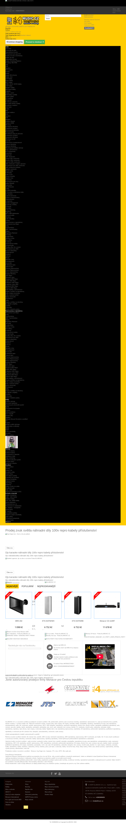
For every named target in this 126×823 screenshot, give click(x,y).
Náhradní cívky (9, 259)
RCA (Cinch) (8, 70)
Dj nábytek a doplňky (11, 304)
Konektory (8, 242)
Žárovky (7, 468)
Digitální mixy (9, 178)
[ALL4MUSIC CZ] (50, 582)
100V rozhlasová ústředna (12, 167)
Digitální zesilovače (11, 169)
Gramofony (8, 153)
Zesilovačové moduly (11, 243)
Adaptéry (8, 91)
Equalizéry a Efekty (11, 204)
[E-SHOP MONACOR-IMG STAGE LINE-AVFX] (63, 3)
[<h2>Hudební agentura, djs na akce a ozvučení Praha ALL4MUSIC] (23, 558)
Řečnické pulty (9, 132)
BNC (6, 110)
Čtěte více (10, 548)
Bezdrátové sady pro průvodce (14, 133)
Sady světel (8, 490)
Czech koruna (117, 11)
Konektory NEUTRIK (11, 63)
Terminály (8, 234)
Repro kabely (9, 80)
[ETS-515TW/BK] (77, 605)
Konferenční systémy (11, 135)
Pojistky (7, 422)
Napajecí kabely (10, 87)
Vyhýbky (7, 305)
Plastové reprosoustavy (12, 268)
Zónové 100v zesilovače (12, 158)
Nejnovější (12, 586)
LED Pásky (8, 483)
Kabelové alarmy (10, 452)
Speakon (7, 68)
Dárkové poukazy (10, 412)
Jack (6, 64)
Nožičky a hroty (9, 238)
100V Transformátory (11, 229)
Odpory (7, 231)
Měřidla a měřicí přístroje (12, 424)
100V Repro (8, 275)
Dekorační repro (9, 277)
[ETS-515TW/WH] (48, 605)
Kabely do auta (9, 57)
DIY (6, 421)
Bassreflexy (8, 240)
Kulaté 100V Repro (10, 281)
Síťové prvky (9, 509)
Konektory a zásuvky (11, 102)
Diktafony (8, 217)
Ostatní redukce (10, 112)
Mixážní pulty (9, 171)
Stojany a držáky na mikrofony (14, 302)
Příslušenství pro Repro (12, 224)
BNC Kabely (8, 82)
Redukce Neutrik (10, 121)
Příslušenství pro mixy (11, 181)
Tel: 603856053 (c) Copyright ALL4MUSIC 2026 (63, 822)
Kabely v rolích (9, 93)
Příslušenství (9, 298)
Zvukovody (8, 307)
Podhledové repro (10, 265)
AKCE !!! (8, 522)
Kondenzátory (9, 236)
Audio (7, 47)
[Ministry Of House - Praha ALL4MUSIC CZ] (97, 633)
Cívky (7, 226)
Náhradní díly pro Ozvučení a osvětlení (16, 419)
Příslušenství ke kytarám (12, 408)
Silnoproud (8, 100)
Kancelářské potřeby (11, 513)
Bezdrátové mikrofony (11, 126)
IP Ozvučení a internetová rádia (14, 192)
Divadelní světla (10, 472)
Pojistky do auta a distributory (13, 55)
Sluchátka (8, 208)
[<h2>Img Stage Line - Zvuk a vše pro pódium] (17, 534)
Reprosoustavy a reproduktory (14, 222)
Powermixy (8, 180)
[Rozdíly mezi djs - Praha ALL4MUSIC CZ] (57, 635)
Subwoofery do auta (11, 59)
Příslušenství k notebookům (13, 506)
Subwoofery (8, 185)
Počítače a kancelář (11, 493)
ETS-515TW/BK (78, 621)
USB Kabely (8, 86)
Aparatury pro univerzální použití (14, 405)
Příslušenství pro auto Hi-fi (13, 54)
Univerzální (8, 263)
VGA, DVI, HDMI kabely (12, 500)
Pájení (7, 429)
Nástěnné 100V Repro (11, 286)
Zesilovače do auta (10, 50)
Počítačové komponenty (12, 518)
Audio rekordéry (9, 219)
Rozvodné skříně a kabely (12, 103)
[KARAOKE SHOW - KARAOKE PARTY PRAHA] (20, 635)
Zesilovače (8, 155)
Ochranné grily (9, 245)
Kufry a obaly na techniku (12, 293)
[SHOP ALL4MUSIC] (23, 21)
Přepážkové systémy (11, 128)
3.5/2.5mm (8, 107)
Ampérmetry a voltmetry (12, 426)
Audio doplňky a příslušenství (13, 289)
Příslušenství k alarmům (12, 454)
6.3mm (7, 109)
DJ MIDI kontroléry (10, 190)
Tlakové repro (9, 266)
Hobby (7, 399)
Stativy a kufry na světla (12, 486)
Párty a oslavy (9, 435)
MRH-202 (18, 621)
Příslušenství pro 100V (12, 249)
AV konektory (9, 98)
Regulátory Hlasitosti (11, 233)
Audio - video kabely (11, 497)
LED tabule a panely (11, 475)
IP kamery (8, 511)
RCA (6, 114)
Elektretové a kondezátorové (13, 142)
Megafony (8, 211)
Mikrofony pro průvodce (12, 130)
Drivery (7, 258)
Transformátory (9, 227)
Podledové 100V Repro (12, 282)
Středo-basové (9, 252)
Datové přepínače (10, 502)
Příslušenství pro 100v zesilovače (15, 165)
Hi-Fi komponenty (10, 151)
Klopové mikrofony (10, 144)
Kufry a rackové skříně (11, 295)
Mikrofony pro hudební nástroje (14, 148)
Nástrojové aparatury (11, 403)
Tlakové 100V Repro (11, 288)
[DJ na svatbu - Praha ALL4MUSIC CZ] (56, 633)
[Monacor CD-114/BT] (107, 605)
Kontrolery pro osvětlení (12, 477)
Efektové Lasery (10, 481)
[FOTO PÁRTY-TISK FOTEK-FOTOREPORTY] (59, 639)
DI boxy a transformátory (12, 197)
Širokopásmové (9, 261)
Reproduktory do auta (11, 52)
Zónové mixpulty (10, 176)
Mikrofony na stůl (10, 139)
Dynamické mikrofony (11, 137)
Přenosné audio (9, 215)
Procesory (8, 206)
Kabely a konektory (10, 495)
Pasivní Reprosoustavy (12, 270)
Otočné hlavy (9, 474)
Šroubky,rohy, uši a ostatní (13, 247)
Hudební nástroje (10, 401)
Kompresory (8, 201)
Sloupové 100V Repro (11, 279)
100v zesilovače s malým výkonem (15, 164)
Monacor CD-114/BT (107, 621)
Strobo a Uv (8, 470)
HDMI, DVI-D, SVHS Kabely (13, 84)
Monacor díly (9, 415)
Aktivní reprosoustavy (11, 272)
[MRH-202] (18, 605)
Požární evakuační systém (13, 459)
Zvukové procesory (10, 195)
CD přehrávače (9, 187)
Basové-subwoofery (11, 250)
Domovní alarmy (10, 451)
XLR (6, 66)
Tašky (7, 300)
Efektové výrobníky (11, 479)
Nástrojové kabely (10, 89)
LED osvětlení (9, 467)
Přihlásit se (8, 7)
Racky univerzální (10, 297)
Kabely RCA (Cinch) (11, 75)
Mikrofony (8, 125)
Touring (7, 220)
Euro (114, 12)
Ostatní (7, 71)
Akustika (7, 433)
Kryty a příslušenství (11, 149)
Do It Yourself (9, 414)
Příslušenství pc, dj (11, 504)
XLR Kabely (8, 78)
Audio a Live (9, 174)
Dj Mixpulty (8, 172)
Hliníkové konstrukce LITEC (13, 491)
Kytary (7, 406)
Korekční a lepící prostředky (13, 514)
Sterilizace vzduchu (11, 463)
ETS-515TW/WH (48, 621)
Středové (8, 254)
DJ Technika (9, 194)
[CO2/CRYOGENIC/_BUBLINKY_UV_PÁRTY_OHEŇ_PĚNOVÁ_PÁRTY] (104, 636)
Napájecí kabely (10, 498)
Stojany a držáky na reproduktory (14, 291)
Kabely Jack (9, 77)
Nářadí (7, 428)
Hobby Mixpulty (9, 183)
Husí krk (7, 141)
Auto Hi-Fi (8, 48)
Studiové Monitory (10, 273)
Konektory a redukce (11, 105)
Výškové (7, 256)
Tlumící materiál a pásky (12, 309)
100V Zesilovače (10, 156)
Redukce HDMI (9, 123)
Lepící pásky (9, 516)
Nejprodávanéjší (46, 586)
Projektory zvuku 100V (11, 284)
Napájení (7, 119)
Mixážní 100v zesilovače (12, 160)
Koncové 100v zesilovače (12, 162)
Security (7, 449)
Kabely (7, 73)
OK (26, 807)
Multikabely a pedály (11, 94)
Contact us (8, 9)
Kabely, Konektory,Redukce (13, 61)
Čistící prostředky (10, 431)
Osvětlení (8, 465)
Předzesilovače (9, 199)
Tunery (7, 188)
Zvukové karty (9, 520)
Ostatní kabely (9, 96)
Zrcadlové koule (9, 488)
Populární (27, 586)
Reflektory (8, 484)
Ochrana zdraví (9, 461)
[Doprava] (8, 582)
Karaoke (7, 410)
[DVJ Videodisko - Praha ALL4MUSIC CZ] (17, 633)
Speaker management (11, 203)
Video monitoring (10, 458)
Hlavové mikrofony (10, 146)
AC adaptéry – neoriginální (12, 507)
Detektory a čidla (10, 456)
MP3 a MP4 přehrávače (12, 213)
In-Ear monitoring (10, 210)
